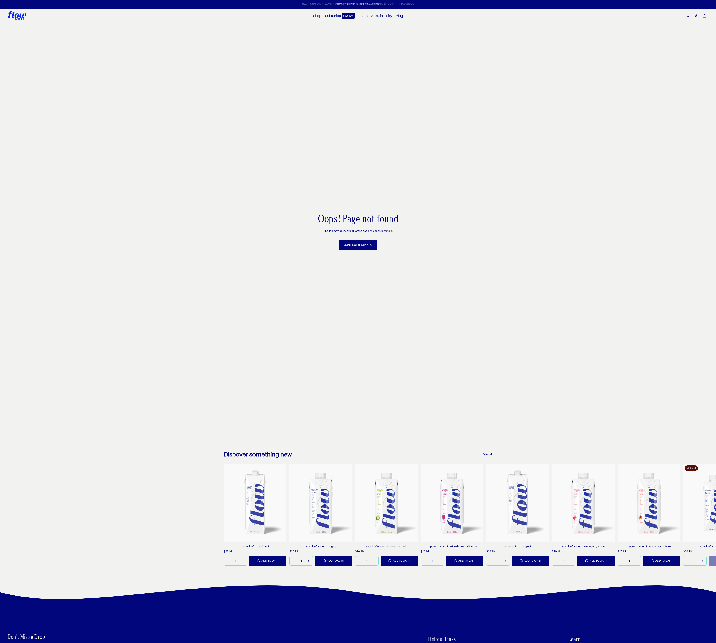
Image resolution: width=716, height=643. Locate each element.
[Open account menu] (696, 16)
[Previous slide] (4, 4)
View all (487, 454)
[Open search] (688, 16)
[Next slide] (712, 4)
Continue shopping (358, 245)
